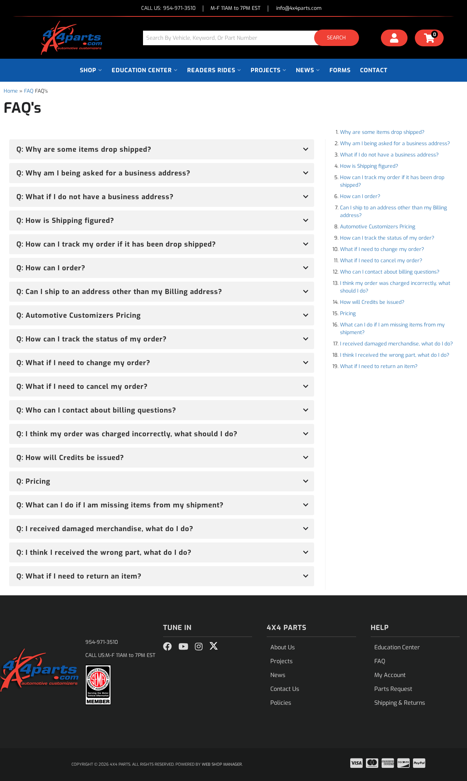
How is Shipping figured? (369, 166)
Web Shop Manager (222, 764)
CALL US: (168, 8)
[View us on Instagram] (198, 647)
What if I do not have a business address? (389, 154)
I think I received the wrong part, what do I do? (394, 355)
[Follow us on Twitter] (213, 646)
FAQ (29, 91)
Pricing (348, 313)
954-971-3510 (101, 642)
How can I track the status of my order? (387, 238)
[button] (253, 38)
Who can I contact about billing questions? (389, 271)
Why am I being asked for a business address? (395, 143)
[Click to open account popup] (394, 39)
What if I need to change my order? (382, 249)
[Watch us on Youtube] (183, 647)
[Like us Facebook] (167, 647)
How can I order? (360, 196)
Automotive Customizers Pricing (377, 226)
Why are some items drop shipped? (382, 132)
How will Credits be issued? (372, 302)
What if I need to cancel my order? (381, 260)
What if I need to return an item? (378, 366)
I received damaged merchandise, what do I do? (396, 343)
